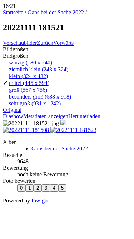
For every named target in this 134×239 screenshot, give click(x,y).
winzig (30, 62)
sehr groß (35, 103)
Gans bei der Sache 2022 (56, 12)
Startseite (13, 12)
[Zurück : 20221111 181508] (26, 130)
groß (28, 90)
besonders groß (40, 97)
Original (12, 110)
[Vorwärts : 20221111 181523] (73, 130)
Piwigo (39, 200)
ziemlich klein (38, 69)
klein (28, 76)
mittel (29, 83)
